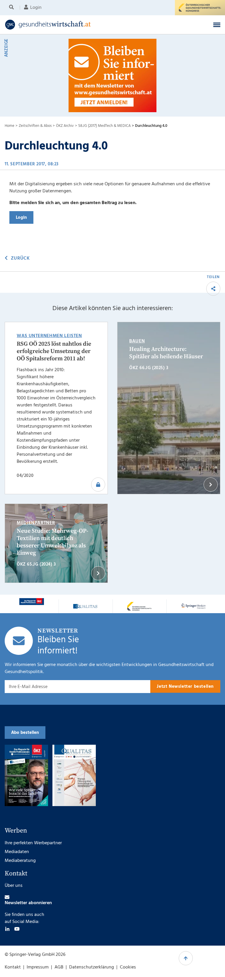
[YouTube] (17, 928)
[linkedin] (7, 928)
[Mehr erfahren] (31, 601)
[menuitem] (12, 7)
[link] (89, 24)
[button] (217, 24)
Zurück (20, 258)
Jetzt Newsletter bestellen (185, 686)
